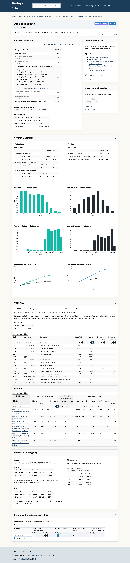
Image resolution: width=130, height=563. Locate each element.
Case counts (49, 16)
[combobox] (46, 5)
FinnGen (22, 559)
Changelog (89, 6)
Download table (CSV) (20, 334)
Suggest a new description (109, 34)
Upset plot (88, 106)
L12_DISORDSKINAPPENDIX (37, 110)
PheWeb (112, 23)
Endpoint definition (24, 16)
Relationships (97, 16)
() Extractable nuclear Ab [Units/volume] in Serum (20, 443)
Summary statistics (61, 16)
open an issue (37, 555)
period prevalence (82, 156)
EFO (92, 23)
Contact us (16, 555)
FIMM (27, 559)
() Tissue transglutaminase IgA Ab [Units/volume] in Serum (20, 429)
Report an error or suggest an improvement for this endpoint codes (62, 44)
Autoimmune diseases (96, 59)
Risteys (17, 3)
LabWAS (80, 16)
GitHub (98, 6)
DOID (88, 23)
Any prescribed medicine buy (98, 70)
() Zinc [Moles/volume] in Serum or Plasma (20, 412)
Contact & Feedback (110, 6)
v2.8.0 (20, 551)
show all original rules (41, 88)
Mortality (88, 16)
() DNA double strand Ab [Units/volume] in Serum (20, 436)
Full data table (90, 109)
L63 (41, 72)
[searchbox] (46, 5)
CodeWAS (73, 16)
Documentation (77, 6)
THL (34, 559)
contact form (47, 312)
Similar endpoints (37, 16)
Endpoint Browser (101, 23)
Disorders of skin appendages (98, 57)
